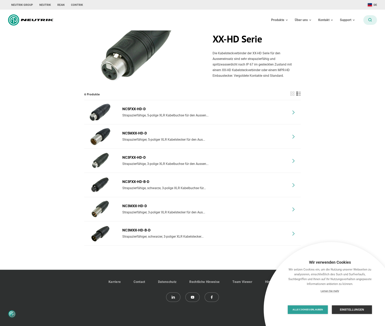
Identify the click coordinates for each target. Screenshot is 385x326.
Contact (139, 282)
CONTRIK (77, 4)
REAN (61, 4)
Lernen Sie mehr (330, 291)
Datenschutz (167, 282)
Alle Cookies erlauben (308, 309)
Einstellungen (352, 309)
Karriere (114, 282)
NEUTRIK (45, 4)
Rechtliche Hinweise (204, 282)
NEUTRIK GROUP (22, 4)
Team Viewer (242, 282)
